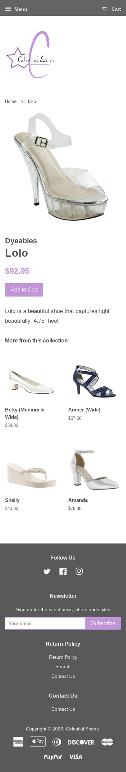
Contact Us (63, 676)
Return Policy (63, 657)
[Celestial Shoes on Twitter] (47, 572)
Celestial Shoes (82, 728)
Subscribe (103, 623)
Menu (20, 9)
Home (10, 101)
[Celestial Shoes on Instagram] (79, 572)
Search (63, 666)
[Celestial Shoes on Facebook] (63, 572)
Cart (115, 9)
